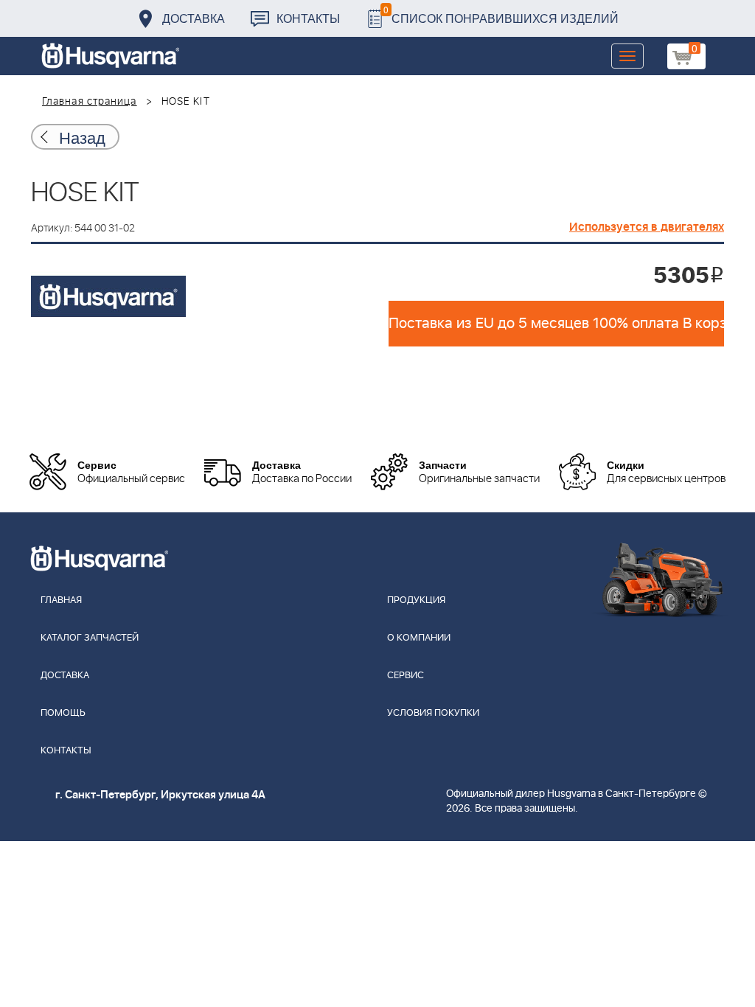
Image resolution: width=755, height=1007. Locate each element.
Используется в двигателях (646, 227)
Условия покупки (433, 713)
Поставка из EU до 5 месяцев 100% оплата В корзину (556, 324)
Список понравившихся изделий (501, 14)
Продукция (416, 600)
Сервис (405, 676)
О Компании (418, 638)
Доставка (193, 18)
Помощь (63, 713)
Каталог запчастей (90, 638)
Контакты (308, 18)
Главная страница (89, 101)
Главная (61, 600)
